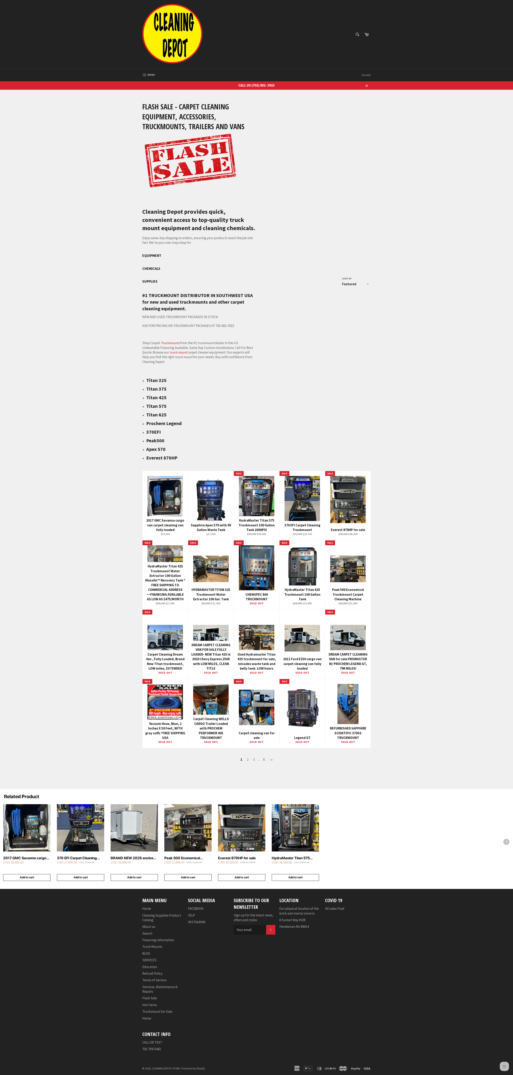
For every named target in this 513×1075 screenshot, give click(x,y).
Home (146, 908)
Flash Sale (149, 998)
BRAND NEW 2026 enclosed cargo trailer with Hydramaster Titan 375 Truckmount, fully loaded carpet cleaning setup (134, 858)
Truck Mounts (152, 946)
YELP (191, 915)
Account (366, 75)
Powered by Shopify (193, 1068)
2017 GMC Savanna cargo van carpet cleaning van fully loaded (26, 858)
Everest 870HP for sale (237, 858)
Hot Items (149, 1005)
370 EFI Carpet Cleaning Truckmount (77, 858)
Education (149, 967)
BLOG (146, 953)
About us (148, 926)
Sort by (346, 278)
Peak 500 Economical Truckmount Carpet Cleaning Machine (188, 858)
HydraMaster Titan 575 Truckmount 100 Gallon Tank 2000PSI (295, 858)
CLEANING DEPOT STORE (166, 1068)
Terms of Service (154, 980)
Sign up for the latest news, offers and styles (253, 917)
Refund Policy (152, 973)
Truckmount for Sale (157, 1011)
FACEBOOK (195, 908)
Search (147, 933)
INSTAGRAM (196, 922)
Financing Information (158, 940)
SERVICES (149, 960)
